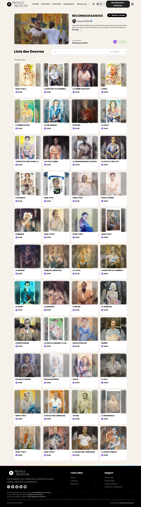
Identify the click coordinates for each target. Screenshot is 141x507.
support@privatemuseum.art (36, 496)
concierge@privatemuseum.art (41, 492)
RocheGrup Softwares (127, 503)
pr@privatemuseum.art (35, 494)
